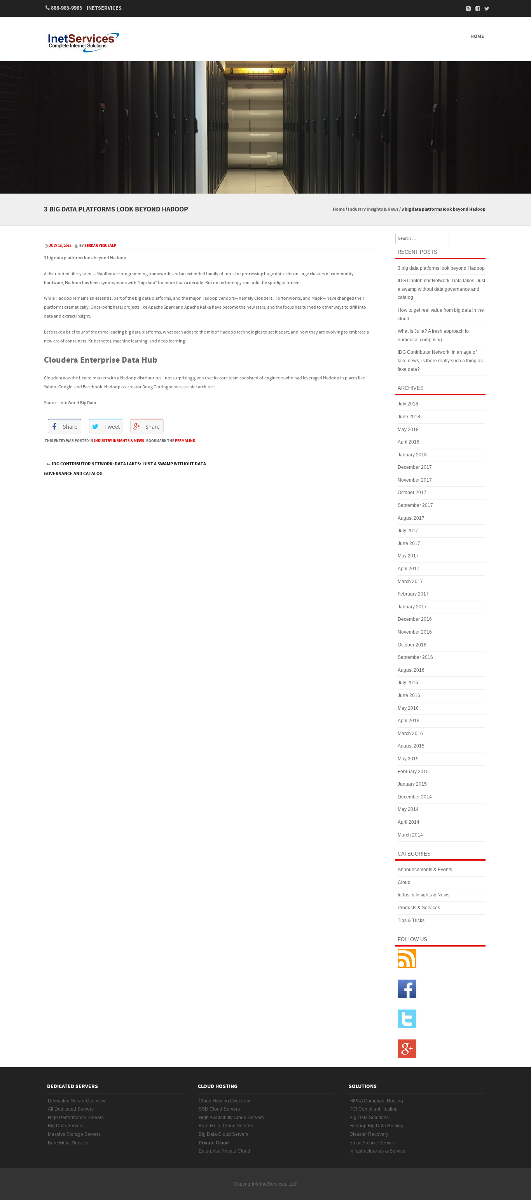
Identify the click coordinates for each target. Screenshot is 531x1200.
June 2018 (409, 416)
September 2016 (415, 657)
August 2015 (411, 746)
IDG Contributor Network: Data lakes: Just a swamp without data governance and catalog (125, 469)
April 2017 (408, 568)
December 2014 (415, 797)
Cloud (404, 882)
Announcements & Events (425, 869)
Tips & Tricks (411, 920)
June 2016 (409, 695)
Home (477, 36)
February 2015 (413, 771)
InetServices (104, 8)
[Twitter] (484, 8)
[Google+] (466, 8)
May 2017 (408, 556)
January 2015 (412, 784)
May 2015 (408, 759)
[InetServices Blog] (98, 42)
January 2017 (412, 607)
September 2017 (415, 505)
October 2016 (412, 645)
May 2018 (408, 429)
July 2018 (408, 404)
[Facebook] (475, 8)
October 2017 (412, 492)
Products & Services (419, 907)
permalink (185, 441)
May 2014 (408, 809)
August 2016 (411, 670)
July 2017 (408, 530)
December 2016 (415, 619)
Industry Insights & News (373, 209)
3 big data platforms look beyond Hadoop (441, 268)
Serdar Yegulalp (100, 245)
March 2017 (410, 581)
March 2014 (410, 835)
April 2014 (408, 822)
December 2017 (415, 467)
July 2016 (408, 682)
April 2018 (408, 442)
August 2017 (411, 518)
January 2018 (412, 455)
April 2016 (408, 720)
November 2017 (415, 480)
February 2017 (413, 594)
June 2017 (409, 543)
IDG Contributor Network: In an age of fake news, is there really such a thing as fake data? (440, 360)
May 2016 (408, 708)
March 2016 (410, 733)
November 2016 (415, 632)
